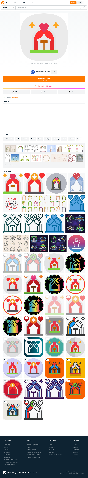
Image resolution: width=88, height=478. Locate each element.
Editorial (33, 3)
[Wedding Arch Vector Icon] (55, 183)
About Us (51, 446)
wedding (56, 139)
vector (72, 139)
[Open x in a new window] (34, 468)
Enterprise (7, 448)
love (39, 139)
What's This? (15, 97)
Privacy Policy (70, 469)
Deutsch (74, 448)
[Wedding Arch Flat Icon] (75, 183)
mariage (47, 139)
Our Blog (51, 448)
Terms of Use (62, 469)
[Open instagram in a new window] (23, 468)
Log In (78, 2)
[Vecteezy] (2, 2)
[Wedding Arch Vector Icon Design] (13, 183)
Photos (16, 3)
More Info (6, 101)
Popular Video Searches (33, 453)
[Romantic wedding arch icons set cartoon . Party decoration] (43, 203)
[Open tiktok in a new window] (31, 468)
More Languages (77, 453)
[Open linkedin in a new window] (25, 468)
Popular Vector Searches (34, 448)
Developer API (8, 453)
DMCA (28, 443)
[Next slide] (81, 139)
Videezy (6, 446)
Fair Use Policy (78, 469)
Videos (25, 3)
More (41, 3)
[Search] (78, 8)
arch (17, 139)
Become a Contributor (55, 451)
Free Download (43, 79)
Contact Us (52, 443)
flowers (25, 139)
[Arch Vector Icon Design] (34, 183)
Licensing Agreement (33, 441)
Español (74, 443)
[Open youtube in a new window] (36, 468)
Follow (53, 73)
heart (33, 139)
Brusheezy (7, 441)
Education (7, 451)
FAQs (50, 441)
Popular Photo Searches (33, 451)
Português (75, 446)
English (74, 441)
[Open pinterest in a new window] (28, 468)
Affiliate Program (31, 446)
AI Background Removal (11, 458)
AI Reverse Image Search (11, 456)
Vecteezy (6, 443)
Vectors (8, 3)
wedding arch (8, 139)
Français (74, 451)
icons (64, 139)
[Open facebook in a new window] (20, 468)
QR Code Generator (9, 460)
